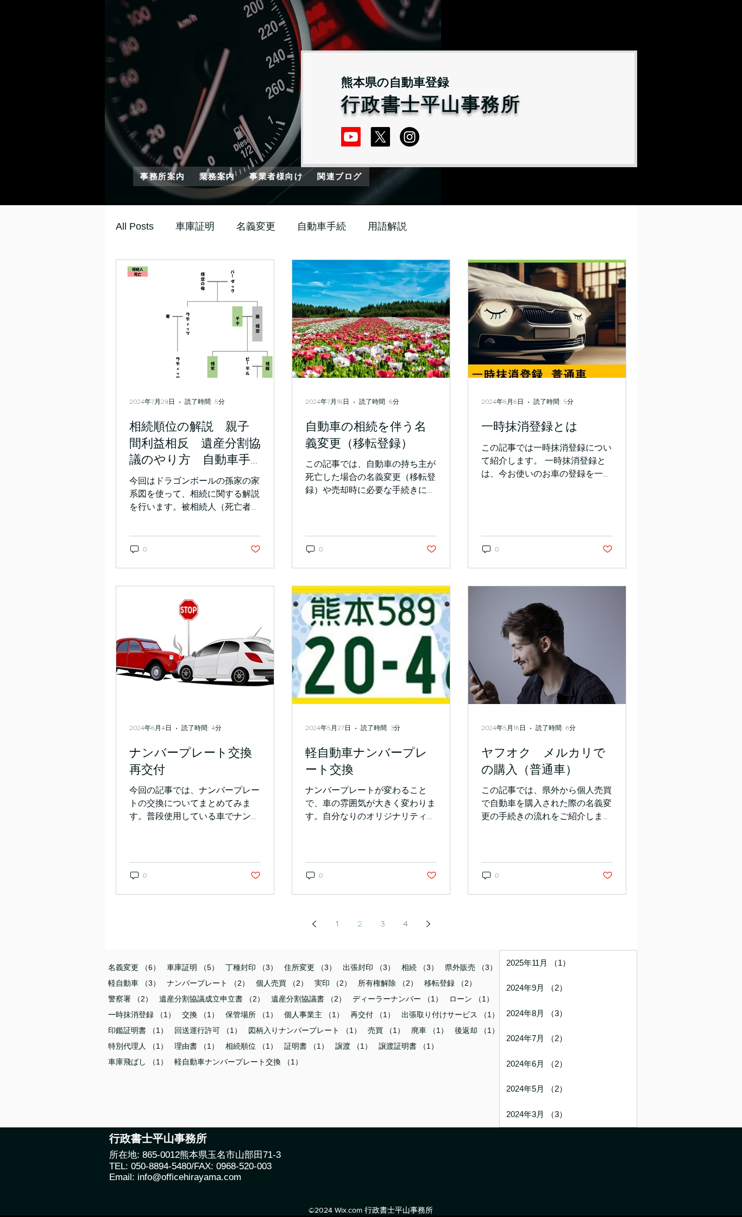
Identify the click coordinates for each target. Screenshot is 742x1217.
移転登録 (450, 983)
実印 (333, 983)
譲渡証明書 (408, 1046)
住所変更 (310, 967)
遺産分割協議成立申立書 (212, 998)
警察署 (130, 998)
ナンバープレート (208, 983)
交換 (200, 1014)
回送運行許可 (208, 1030)
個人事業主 (314, 1014)
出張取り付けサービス (450, 1014)
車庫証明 (195, 226)
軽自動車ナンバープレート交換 (238, 1061)
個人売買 (282, 983)
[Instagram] (409, 137)
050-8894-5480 (159, 1166)
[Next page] (428, 924)
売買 (386, 1030)
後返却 (477, 1030)
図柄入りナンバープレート (304, 1030)
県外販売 (471, 967)
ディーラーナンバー (398, 998)
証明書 (306, 1046)
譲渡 (353, 1046)
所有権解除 (388, 983)
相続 (419, 967)
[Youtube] (351, 137)
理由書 (196, 1046)
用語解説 (387, 226)
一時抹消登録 (141, 1014)
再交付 (372, 1014)
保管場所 (251, 1014)
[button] (217, 176)
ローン (471, 998)
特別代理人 (138, 1046)
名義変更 (255, 226)
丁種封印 (251, 967)
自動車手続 (321, 226)
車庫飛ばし (138, 1061)
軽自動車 (134, 983)
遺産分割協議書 (308, 998)
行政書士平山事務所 (431, 104)
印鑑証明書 (138, 1030)
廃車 (429, 1030)
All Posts (135, 226)
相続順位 (251, 1046)
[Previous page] (314, 924)
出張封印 (369, 967)
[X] (380, 137)
